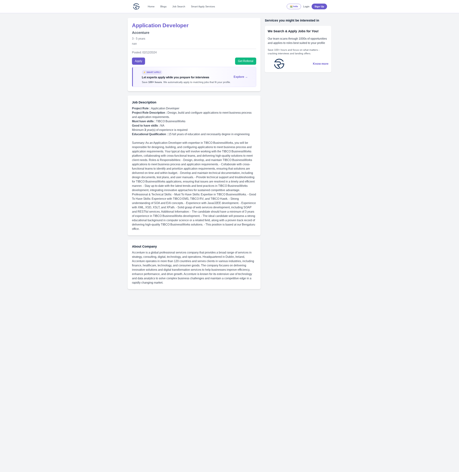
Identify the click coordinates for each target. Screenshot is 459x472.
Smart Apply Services (203, 6)
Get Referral (245, 61)
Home (151, 6)
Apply (138, 61)
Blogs (163, 6)
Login (306, 6)
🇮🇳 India (294, 6)
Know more (320, 63)
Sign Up (319, 6)
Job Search (178, 6)
